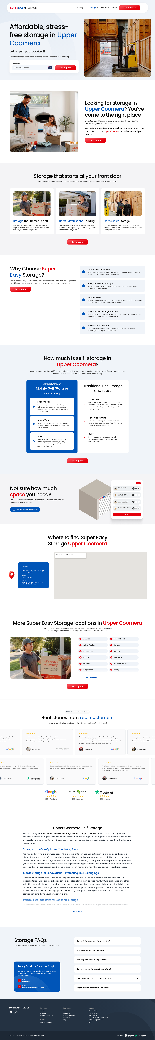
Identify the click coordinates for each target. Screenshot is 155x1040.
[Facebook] (11, 1012)
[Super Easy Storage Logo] (19, 1007)
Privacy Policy (93, 1015)
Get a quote (130, 7)
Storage (92, 7)
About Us (66, 1011)
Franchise (66, 1018)
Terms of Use (93, 1013)
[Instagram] (16, 1012)
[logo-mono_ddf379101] (125, 1035)
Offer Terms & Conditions (98, 1018)
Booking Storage (69, 1015)
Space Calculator (46, 1022)
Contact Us (93, 1011)
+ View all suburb (90, 678)
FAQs (90, 1022)
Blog (64, 1020)
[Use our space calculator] (112, 499)
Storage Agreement (96, 1020)
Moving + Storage (109, 7)
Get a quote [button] (95, 140)
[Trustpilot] (140, 1035)
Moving (80, 7)
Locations (66, 1013)
